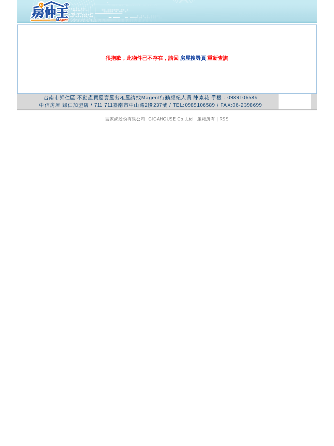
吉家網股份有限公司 (125, 119)
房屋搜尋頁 (193, 58)
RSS (224, 119)
